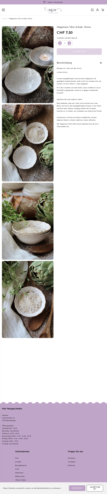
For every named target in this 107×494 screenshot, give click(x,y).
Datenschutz (20, 476)
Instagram (71, 462)
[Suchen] (92, 10)
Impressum (19, 473)
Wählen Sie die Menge (67, 38)
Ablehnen (77, 488)
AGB (17, 469)
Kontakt (18, 462)
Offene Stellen (20, 480)
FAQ (17, 458)
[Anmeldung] (97, 10)
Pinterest (71, 465)
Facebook (71, 458)
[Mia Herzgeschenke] (53, 10)
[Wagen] (102, 10)
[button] (3, 9)
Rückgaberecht (20, 465)
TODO (4, 18)
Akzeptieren (95, 488)
